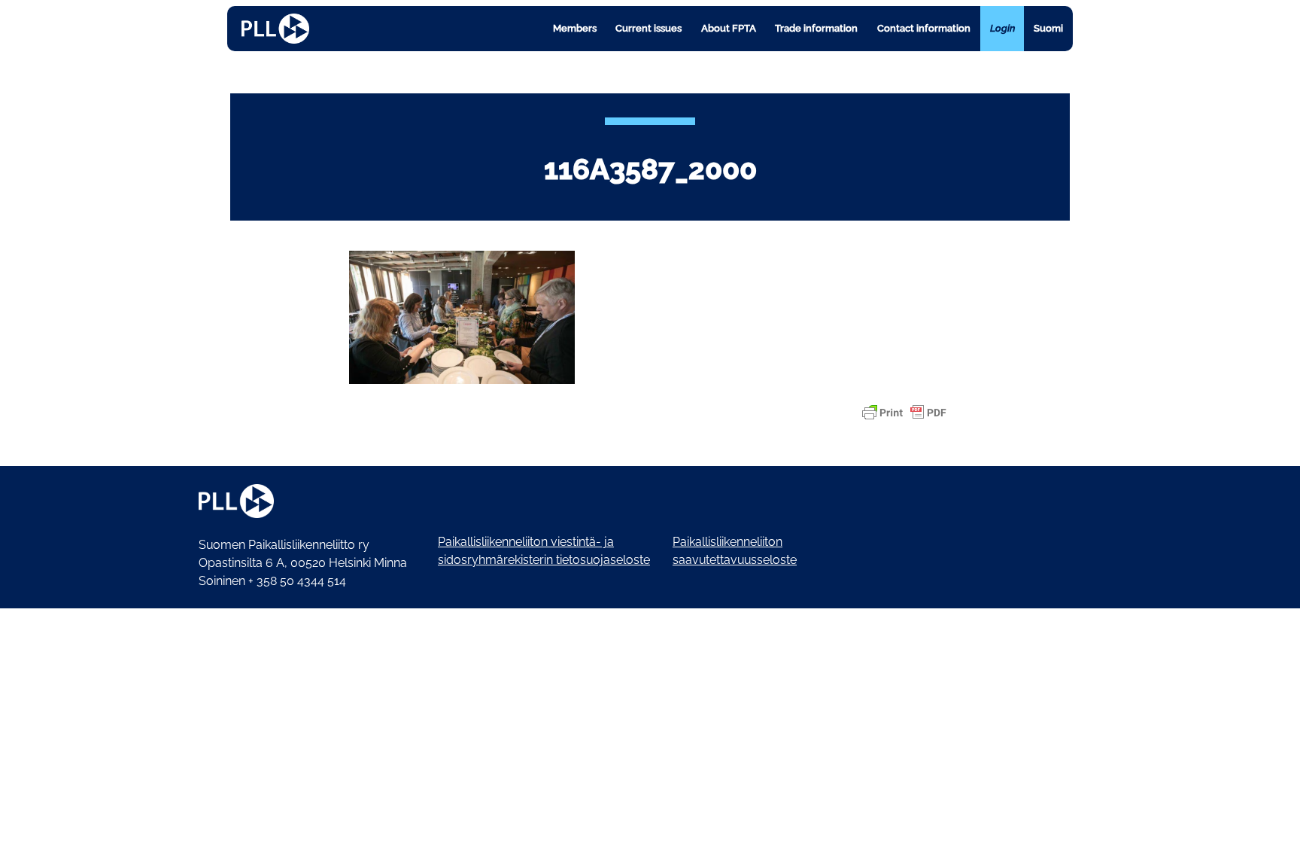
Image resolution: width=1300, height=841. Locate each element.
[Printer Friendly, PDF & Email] (904, 412)
